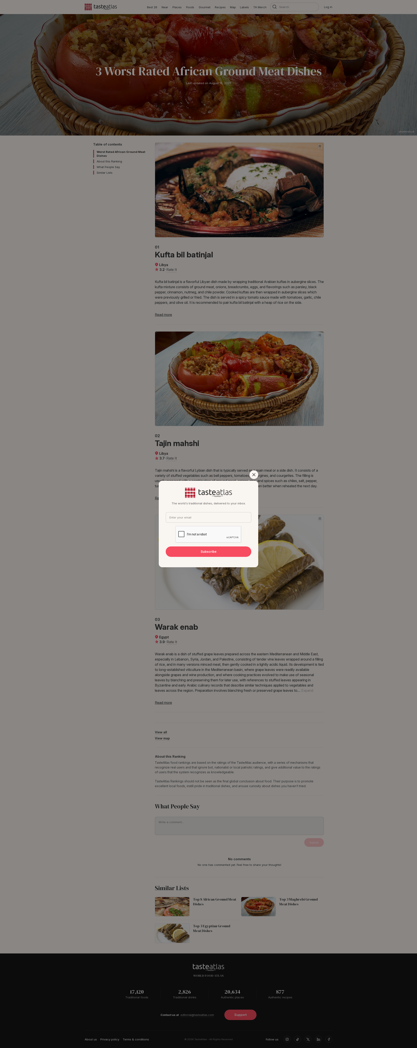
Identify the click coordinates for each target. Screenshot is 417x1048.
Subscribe (209, 551)
